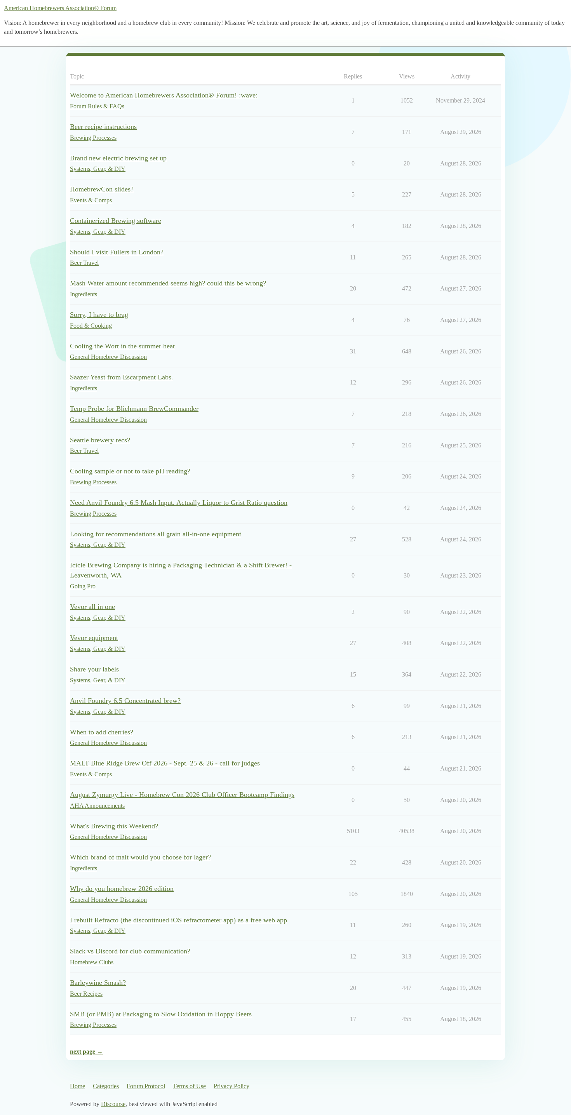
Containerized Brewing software (115, 220)
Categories (106, 1086)
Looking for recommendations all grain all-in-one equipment (155, 534)
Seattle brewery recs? (100, 440)
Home (77, 1086)
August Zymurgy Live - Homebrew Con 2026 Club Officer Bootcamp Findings (182, 794)
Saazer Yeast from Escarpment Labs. (121, 377)
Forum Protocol (146, 1086)
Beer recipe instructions (103, 126)
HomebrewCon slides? (102, 189)
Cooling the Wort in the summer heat (122, 346)
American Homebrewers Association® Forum (60, 8)
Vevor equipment (94, 638)
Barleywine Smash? (98, 982)
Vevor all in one (92, 607)
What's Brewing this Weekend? (114, 826)
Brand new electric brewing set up (118, 158)
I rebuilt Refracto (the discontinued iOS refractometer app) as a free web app (178, 920)
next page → (86, 1051)
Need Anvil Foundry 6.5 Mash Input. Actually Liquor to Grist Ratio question (178, 502)
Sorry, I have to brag (99, 314)
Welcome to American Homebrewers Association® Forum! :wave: (164, 95)
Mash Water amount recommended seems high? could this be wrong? (168, 283)
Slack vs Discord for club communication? (130, 951)
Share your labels (94, 669)
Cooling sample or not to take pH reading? (130, 471)
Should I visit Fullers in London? (117, 252)
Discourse (113, 1104)
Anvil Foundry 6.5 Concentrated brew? (125, 700)
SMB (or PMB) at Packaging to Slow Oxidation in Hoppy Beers (161, 1014)
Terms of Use (189, 1086)
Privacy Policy (231, 1086)
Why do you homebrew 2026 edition (122, 888)
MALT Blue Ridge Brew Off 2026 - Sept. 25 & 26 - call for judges (165, 763)
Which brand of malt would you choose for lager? (140, 857)
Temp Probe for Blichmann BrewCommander (134, 408)
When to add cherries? (101, 732)
